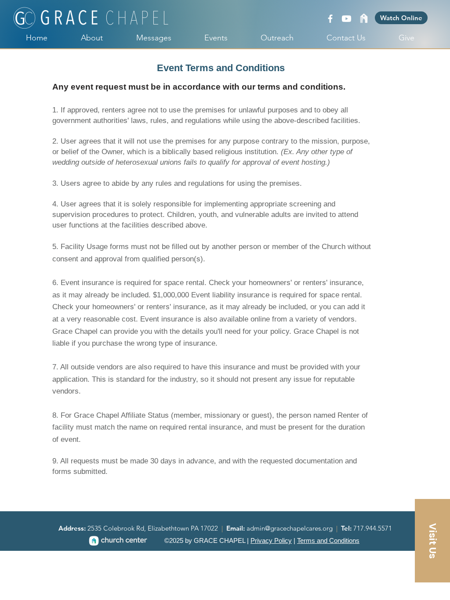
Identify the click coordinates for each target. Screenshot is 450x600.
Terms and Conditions (328, 540)
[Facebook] (330, 18)
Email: (236, 528)
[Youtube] (346, 18)
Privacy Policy (271, 540)
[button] (432, 540)
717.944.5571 (372, 528)
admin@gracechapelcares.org (290, 528)
